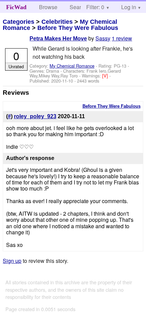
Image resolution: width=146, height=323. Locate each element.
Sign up (12, 261)
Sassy (102, 38)
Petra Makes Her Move (58, 38)
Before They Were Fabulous (77, 27)
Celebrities (57, 21)
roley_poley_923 (35, 116)
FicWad (16, 7)
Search (78, 7)
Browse (48, 7)
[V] (105, 75)
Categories (18, 21)
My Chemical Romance (72, 65)
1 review (122, 38)
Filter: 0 (95, 7)
